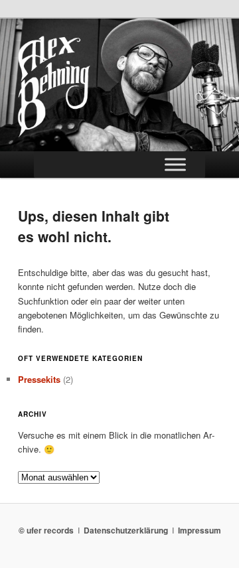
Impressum (199, 530)
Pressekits (39, 379)
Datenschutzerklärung (126, 530)
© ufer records (46, 530)
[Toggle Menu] (175, 164)
